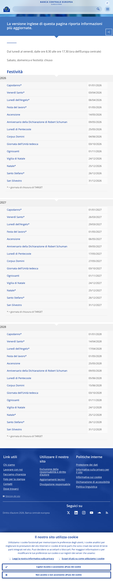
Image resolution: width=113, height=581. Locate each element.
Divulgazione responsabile (55, 484)
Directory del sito (12, 496)
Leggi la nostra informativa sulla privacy (33, 559)
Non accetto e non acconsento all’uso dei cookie (59, 575)
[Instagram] (83, 512)
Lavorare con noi (13, 470)
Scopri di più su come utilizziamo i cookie (83, 559)
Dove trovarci (11, 489)
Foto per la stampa (14, 479)
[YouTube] (91, 512)
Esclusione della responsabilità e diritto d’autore (53, 472)
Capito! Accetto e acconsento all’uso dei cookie (58, 567)
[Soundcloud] (99, 512)
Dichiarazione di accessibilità (93, 482)
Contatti (7, 484)
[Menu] (107, 9)
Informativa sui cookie (89, 477)
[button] (107, 3)
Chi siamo (9, 465)
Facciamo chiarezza (14, 474)
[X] (68, 512)
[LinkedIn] (76, 512)
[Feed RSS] (107, 512)
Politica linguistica (86, 487)
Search (98, 9)
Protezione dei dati (87, 465)
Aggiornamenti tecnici (52, 479)
